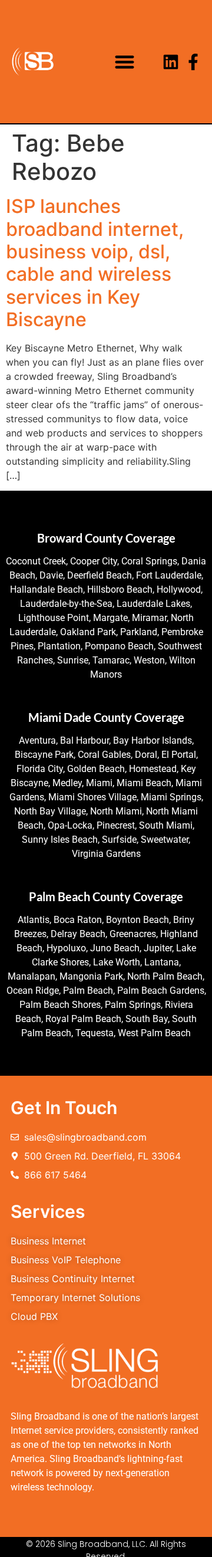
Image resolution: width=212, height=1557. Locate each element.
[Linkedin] (171, 62)
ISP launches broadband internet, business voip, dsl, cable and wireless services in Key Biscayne (95, 263)
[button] (125, 61)
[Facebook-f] (193, 62)
